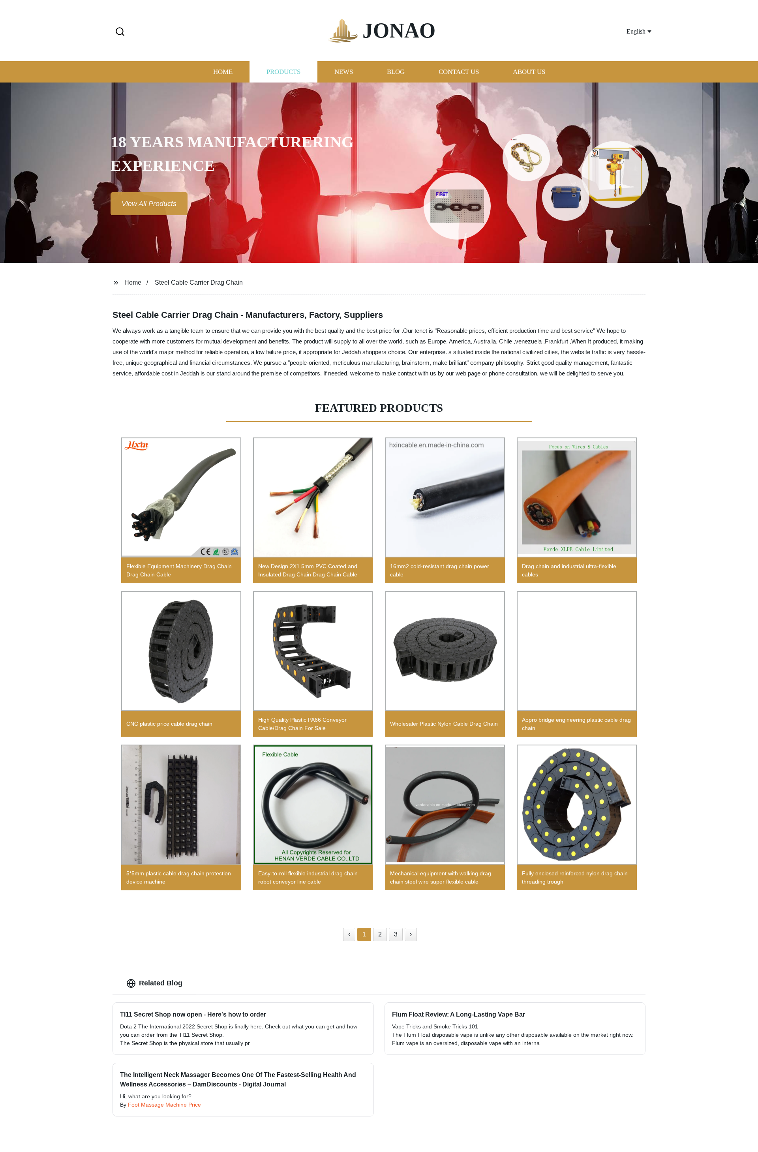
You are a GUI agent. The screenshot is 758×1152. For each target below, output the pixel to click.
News (343, 72)
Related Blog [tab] (160, 983)
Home (223, 72)
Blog (396, 72)
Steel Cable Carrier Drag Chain (199, 282)
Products (283, 72)
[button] (120, 32)
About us (529, 72)
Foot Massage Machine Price (164, 1104)
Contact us (459, 72)
